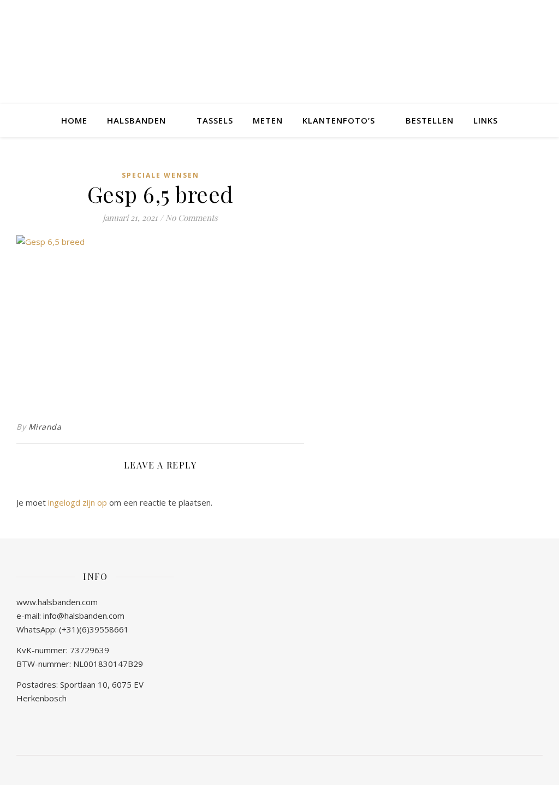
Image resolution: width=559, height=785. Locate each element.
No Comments (191, 217)
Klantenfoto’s (338, 120)
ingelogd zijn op (77, 502)
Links (485, 120)
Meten (268, 120)
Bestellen (430, 120)
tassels (215, 120)
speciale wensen (160, 175)
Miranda (45, 426)
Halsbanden (136, 120)
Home (74, 120)
